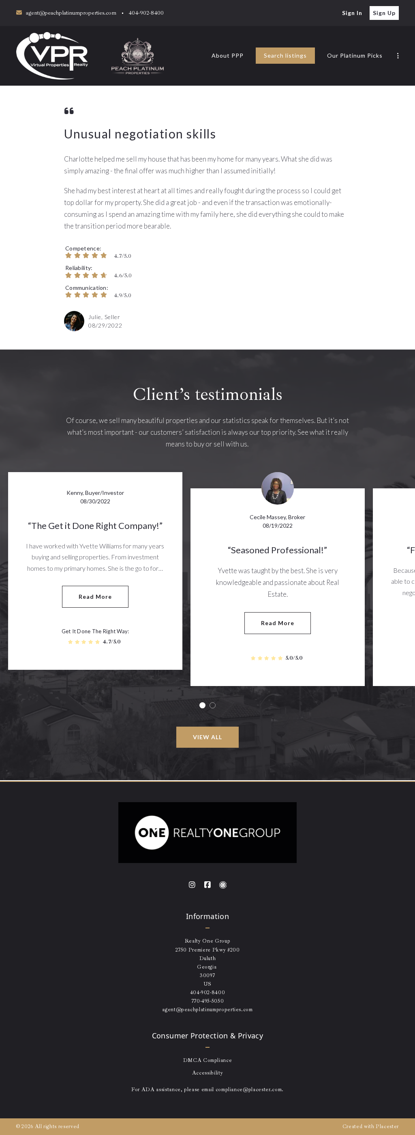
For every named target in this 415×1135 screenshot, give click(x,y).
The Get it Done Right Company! (95, 525)
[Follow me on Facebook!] (207, 885)
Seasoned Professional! (277, 549)
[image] (74, 321)
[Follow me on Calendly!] (223, 885)
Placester (387, 1126)
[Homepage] (52, 56)
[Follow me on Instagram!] (192, 885)
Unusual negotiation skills (140, 133)
